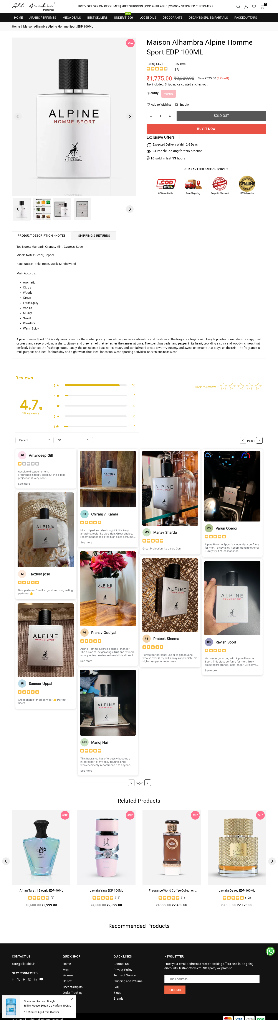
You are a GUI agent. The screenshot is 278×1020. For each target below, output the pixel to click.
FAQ (116, 987)
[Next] (130, 116)
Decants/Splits (73, 987)
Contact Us (121, 964)
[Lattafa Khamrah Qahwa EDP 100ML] (142, 847)
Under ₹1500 (123, 16)
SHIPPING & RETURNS (94, 235)
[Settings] (246, 6)
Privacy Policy (123, 969)
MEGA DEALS (72, 17)
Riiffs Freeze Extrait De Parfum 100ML (47, 1005)
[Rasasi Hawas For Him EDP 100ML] (207, 847)
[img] (157, 69)
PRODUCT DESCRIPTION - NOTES (42, 235)
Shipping (171, 84)
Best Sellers (97, 16)
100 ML (168, 93)
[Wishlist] (254, 6)
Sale (130, 43)
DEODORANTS (172, 17)
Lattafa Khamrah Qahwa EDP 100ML (141, 890)
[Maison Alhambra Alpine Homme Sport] (21, 209)
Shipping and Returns (128, 981)
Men (66, 969)
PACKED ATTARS (245, 17)
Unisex (67, 981)
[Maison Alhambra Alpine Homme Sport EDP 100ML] (82, 209)
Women (68, 975)
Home (18, 17)
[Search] (238, 6)
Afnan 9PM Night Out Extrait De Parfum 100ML (76, 891)
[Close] (71, 999)
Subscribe (175, 990)
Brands (118, 998)
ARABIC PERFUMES (42, 17)
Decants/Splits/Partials (208, 17)
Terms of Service (125, 975)
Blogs (117, 992)
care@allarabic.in (23, 964)
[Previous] (18, 116)
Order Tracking (73, 992)
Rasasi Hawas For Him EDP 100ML (206, 890)
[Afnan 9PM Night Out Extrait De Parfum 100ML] (76, 847)
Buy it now (206, 129)
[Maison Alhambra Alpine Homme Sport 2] (62, 209)
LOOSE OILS (147, 17)
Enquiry (184, 104)
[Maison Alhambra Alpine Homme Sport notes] (42, 209)
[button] (262, 6)
